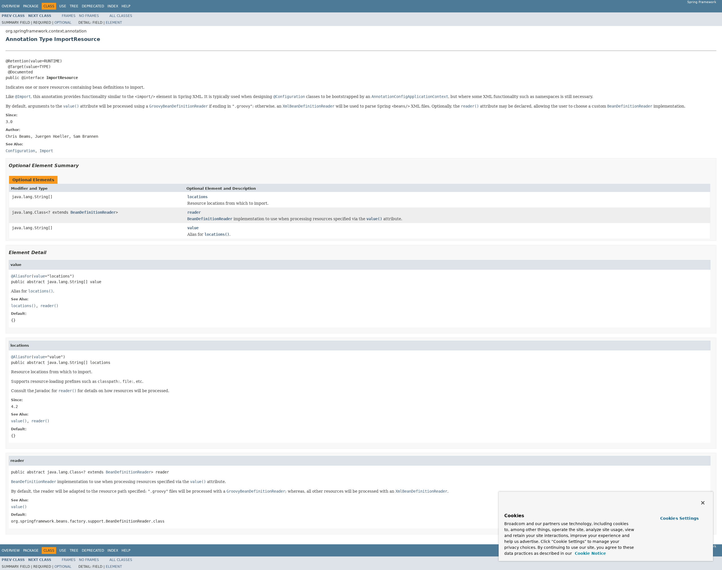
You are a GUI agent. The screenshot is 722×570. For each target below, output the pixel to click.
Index (112, 6)
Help (126, 6)
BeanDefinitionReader (93, 212)
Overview (11, 6)
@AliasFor (21, 276)
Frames (69, 16)
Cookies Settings (679, 518)
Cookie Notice (589, 553)
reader (194, 212)
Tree (74, 6)
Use (62, 6)
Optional (62, 23)
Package (31, 6)
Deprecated (93, 6)
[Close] (703, 503)
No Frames (89, 16)
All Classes (120, 16)
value (193, 228)
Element (114, 23)
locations (197, 197)
